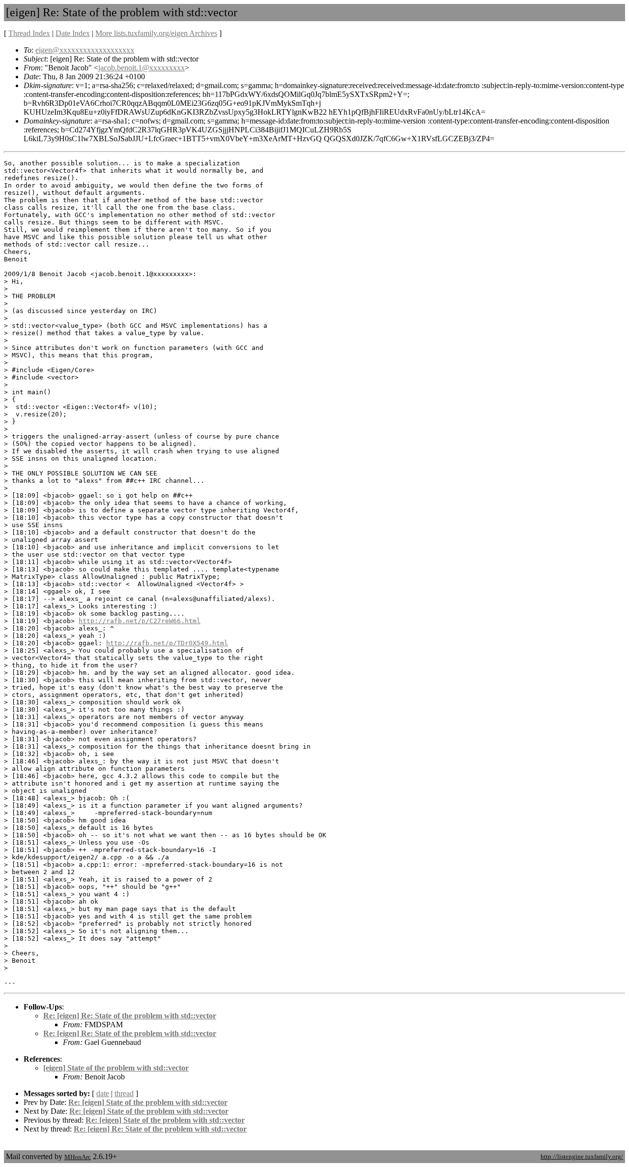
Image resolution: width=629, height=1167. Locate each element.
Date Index (73, 33)
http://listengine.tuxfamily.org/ (582, 1156)
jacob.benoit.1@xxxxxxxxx (141, 67)
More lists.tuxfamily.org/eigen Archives (156, 33)
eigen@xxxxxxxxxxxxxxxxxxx (84, 50)
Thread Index (29, 33)
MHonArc (77, 1157)
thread (124, 1093)
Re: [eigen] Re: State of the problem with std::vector (129, 1015)
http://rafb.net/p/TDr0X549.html (167, 643)
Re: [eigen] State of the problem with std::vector (148, 1102)
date (102, 1093)
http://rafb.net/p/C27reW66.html (139, 621)
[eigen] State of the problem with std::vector (116, 1068)
